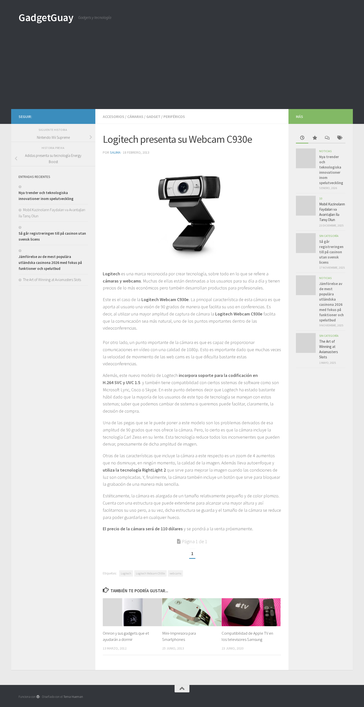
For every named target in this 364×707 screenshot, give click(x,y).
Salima (115, 152)
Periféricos (174, 116)
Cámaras (135, 116)
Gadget (153, 116)
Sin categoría (328, 236)
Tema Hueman (73, 697)
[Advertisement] (182, 72)
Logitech (126, 573)
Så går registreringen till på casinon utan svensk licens (331, 252)
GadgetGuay (46, 17)
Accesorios (113, 116)
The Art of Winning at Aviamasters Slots (52, 279)
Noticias (325, 151)
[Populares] (314, 138)
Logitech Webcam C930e (150, 573)
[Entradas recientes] (302, 138)
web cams (175, 573)
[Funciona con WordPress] (38, 696)
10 (320, 198)
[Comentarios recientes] (327, 138)
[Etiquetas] (339, 138)
